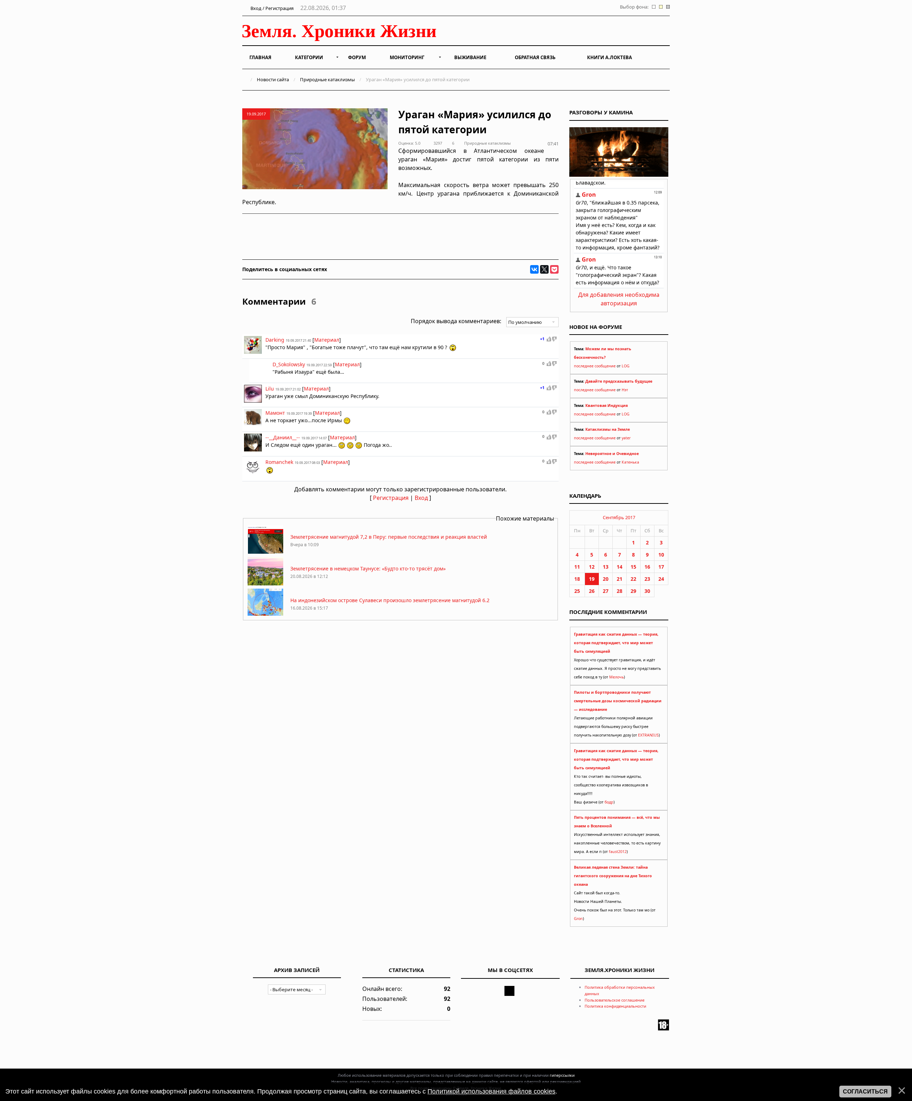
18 (577, 578)
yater (626, 437)
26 (592, 591)
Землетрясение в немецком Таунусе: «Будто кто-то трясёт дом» (368, 568)
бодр (609, 802)
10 (661, 554)
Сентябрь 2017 (619, 517)
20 (605, 578)
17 (661, 566)
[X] (544, 269)
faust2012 (618, 851)
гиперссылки (562, 1075)
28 (619, 591)
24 (661, 578)
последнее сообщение (595, 365)
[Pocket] (554, 269)
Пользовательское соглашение (614, 1000)
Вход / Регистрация (271, 8)
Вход (421, 498)
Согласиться (865, 1092)
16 (647, 566)
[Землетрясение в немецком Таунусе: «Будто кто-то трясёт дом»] (265, 583)
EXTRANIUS (648, 735)
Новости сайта (273, 79)
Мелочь (616, 676)
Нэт (625, 389)
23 (647, 578)
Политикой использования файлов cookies (491, 1091)
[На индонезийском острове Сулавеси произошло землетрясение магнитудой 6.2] (265, 615)
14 (619, 566)
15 (633, 566)
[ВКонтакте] (534, 269)
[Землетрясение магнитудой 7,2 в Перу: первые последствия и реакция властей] (265, 551)
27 (605, 591)
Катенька (630, 462)
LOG (625, 365)
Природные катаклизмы (327, 79)
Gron (578, 918)
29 (633, 591)
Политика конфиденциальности (615, 1006)
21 (619, 578)
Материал (326, 339)
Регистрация (391, 498)
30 (647, 591)
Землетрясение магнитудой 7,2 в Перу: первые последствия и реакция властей (388, 536)
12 (592, 566)
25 (577, 591)
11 (577, 566)
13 (605, 566)
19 (592, 578)
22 (633, 578)
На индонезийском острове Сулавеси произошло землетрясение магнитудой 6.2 (389, 600)
